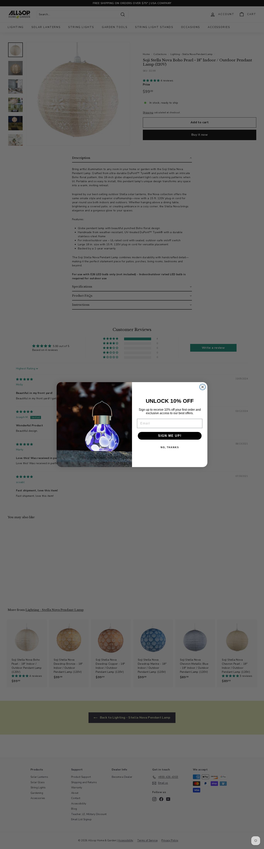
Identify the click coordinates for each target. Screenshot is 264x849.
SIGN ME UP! (169, 435)
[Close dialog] (202, 387)
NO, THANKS (170, 447)
